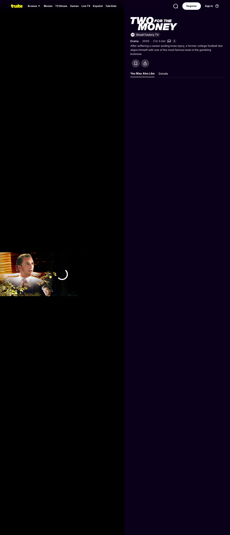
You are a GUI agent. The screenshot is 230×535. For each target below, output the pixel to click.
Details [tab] (163, 73)
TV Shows (61, 6)
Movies (48, 6)
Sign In (209, 6)
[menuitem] (34, 6)
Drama (134, 41)
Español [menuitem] (98, 6)
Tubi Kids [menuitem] (111, 6)
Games (74, 6)
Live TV (85, 6)
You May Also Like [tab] (142, 73)
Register (191, 6)
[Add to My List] (136, 63)
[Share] (145, 63)
